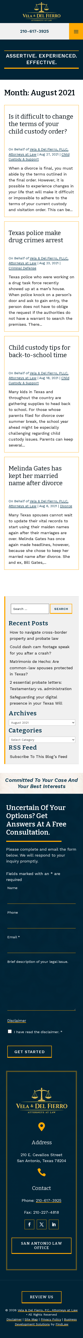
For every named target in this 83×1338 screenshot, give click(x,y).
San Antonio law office (41, 1245)
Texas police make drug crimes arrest (36, 236)
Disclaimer (16, 1020)
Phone (12, 912)
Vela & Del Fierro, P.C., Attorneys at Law (48, 1310)
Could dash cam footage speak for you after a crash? (39, 649)
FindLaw (62, 1324)
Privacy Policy (51, 1319)
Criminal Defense (22, 268)
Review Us (41, 1297)
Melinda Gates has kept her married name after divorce (36, 476)
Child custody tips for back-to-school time (39, 351)
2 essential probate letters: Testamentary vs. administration (41, 685)
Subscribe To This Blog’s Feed (38, 756)
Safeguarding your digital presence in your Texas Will (36, 700)
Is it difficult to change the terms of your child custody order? (41, 124)
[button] (76, 31)
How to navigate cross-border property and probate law (38, 635)
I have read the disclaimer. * (38, 1032)
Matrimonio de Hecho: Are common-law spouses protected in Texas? (41, 667)
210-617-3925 (34, 31)
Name (12, 888)
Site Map (31, 1319)
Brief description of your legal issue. (37, 962)
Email (13, 937)
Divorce (66, 506)
